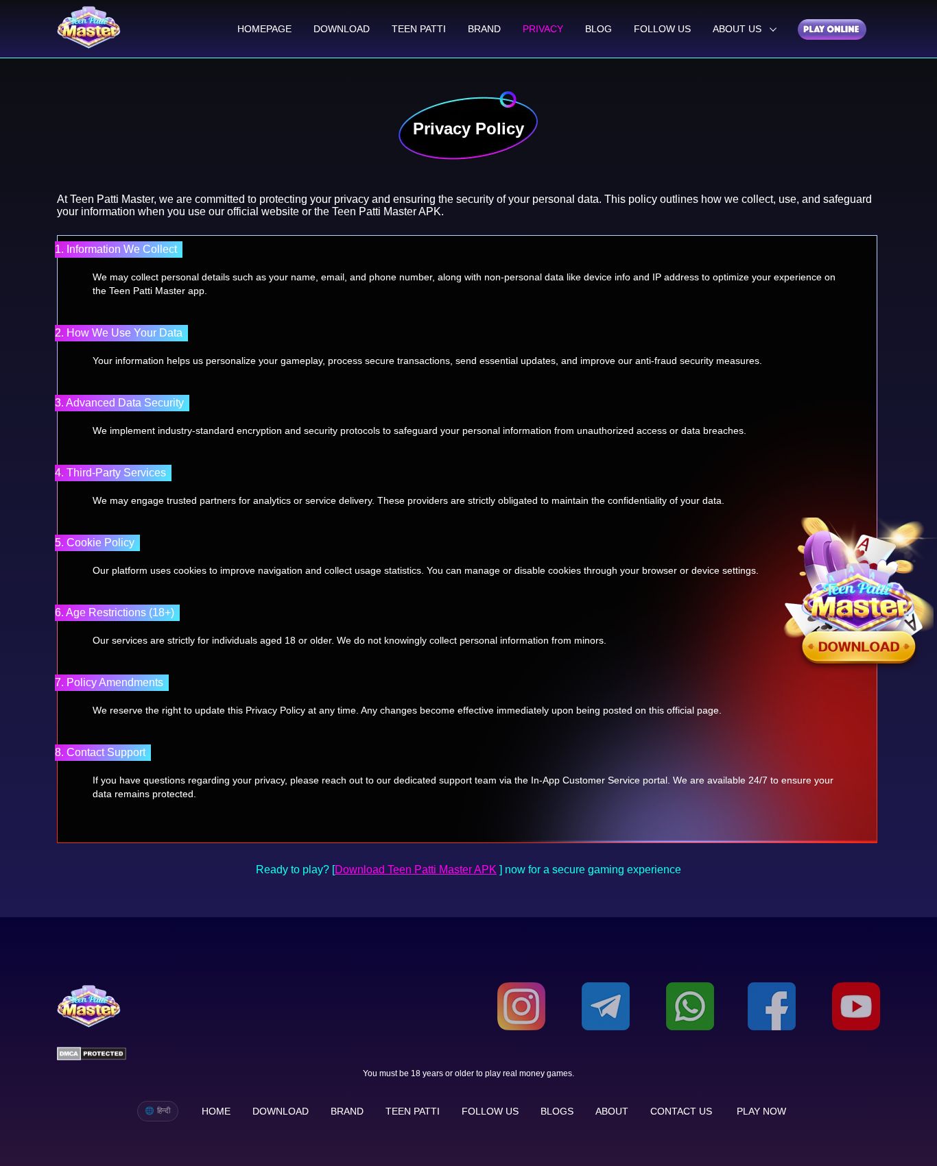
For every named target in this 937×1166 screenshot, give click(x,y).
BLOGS (557, 1111)
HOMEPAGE (264, 28)
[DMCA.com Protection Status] (91, 1055)
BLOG (598, 28)
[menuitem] (264, 28)
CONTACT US (681, 1111)
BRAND (484, 28)
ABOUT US (738, 28)
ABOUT (611, 1111)
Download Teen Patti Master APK (416, 869)
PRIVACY (543, 28)
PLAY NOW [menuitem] (761, 1111)
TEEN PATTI (419, 28)
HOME (216, 1111)
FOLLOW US (662, 28)
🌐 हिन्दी (157, 1110)
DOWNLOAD (341, 28)
